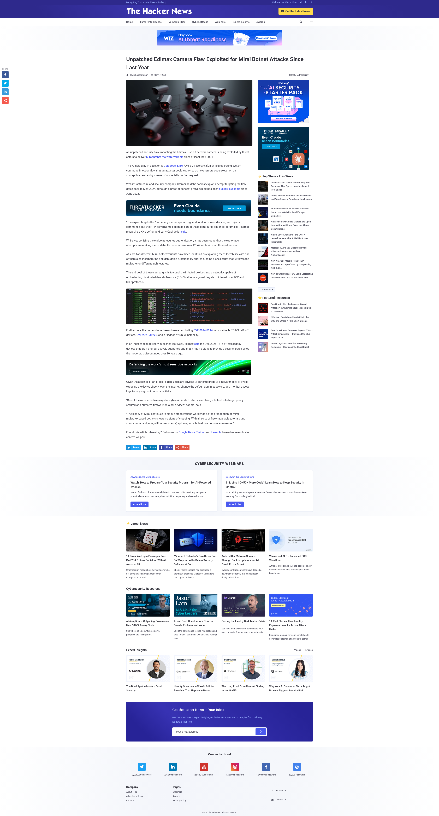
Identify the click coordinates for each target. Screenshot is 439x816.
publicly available (229, 189)
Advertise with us (134, 796)
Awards (260, 22)
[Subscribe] (261, 731)
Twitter (200, 432)
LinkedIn (216, 432)
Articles (309, 650)
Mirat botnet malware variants (164, 157)
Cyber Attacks (200, 22)
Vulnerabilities (177, 22)
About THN (131, 792)
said (183, 231)
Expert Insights (241, 22)
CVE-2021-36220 (147, 335)
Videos (297, 650)
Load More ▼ (266, 290)
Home (129, 22)
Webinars (220, 22)
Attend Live (139, 504)
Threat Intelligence (151, 22)
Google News (187, 432)
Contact (130, 800)
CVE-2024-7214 (203, 330)
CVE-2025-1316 (173, 165)
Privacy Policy (179, 800)
